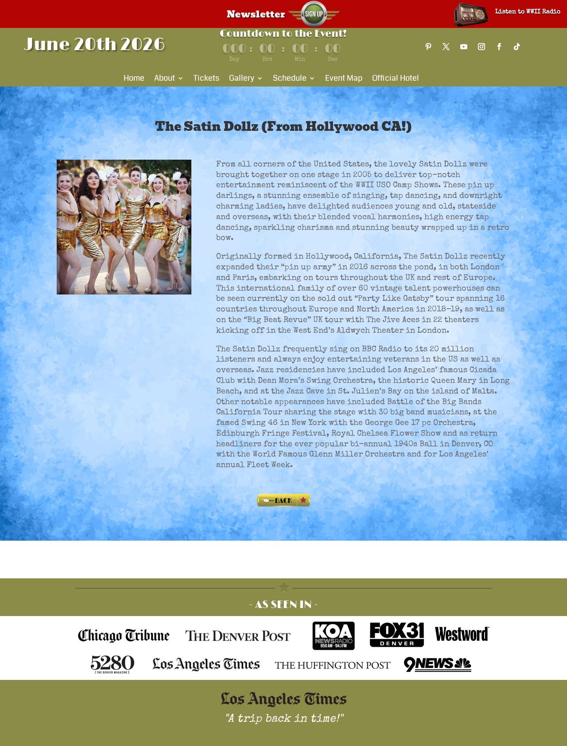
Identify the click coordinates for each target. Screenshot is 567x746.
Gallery (241, 79)
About (164, 79)
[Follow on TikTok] (517, 46)
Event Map (343, 79)
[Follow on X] (446, 46)
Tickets (206, 79)
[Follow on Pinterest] (428, 46)
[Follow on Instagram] (481, 46)
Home (134, 79)
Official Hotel (395, 79)
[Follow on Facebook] (499, 46)
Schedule (290, 79)
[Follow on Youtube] (464, 46)
